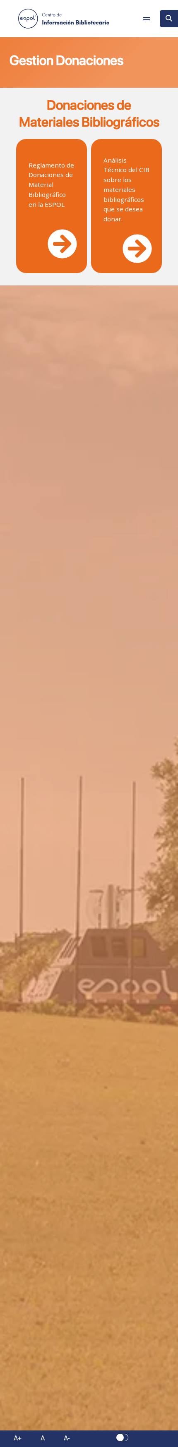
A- (67, 1438)
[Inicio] (63, 18)
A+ (18, 1438)
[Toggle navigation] (146, 18)
